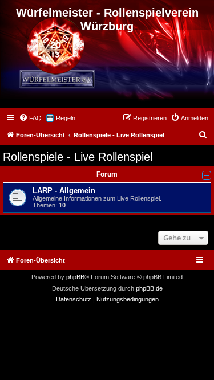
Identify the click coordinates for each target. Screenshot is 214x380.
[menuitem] (30, 118)
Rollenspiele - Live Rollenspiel (77, 156)
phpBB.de (149, 288)
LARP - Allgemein (64, 190)
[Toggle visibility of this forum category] (206, 175)
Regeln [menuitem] (65, 118)
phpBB (75, 276)
